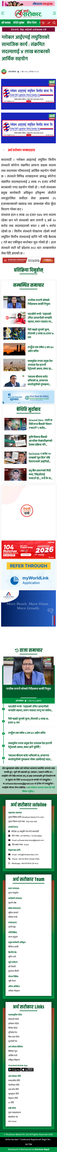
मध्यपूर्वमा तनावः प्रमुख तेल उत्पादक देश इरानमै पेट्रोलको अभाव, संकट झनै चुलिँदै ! (40, 365)
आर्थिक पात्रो (12, 1055)
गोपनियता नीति (13, 1085)
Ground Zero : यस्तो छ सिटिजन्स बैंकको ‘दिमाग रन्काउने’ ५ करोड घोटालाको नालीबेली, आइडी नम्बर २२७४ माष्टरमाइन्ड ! (40, 424)
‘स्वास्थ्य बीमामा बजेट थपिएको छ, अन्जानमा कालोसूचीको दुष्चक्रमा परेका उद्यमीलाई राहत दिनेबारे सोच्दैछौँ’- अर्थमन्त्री (40, 380)
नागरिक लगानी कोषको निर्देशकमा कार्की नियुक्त (39, 302)
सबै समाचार (6, 23)
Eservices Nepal (42, 1149)
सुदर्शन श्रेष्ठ (12, 903)
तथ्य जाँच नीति (13, 1089)
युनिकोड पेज (12, 1032)
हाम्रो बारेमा (12, 1108)
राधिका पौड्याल (14, 991)
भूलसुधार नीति (13, 1094)
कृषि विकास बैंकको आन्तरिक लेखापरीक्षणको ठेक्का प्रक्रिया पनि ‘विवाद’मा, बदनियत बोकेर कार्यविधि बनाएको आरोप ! (40, 441)
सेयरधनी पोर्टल (13, 1019)
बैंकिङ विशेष (32, 23)
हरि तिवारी (12, 966)
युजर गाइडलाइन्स (14, 1112)
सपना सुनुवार (13, 937)
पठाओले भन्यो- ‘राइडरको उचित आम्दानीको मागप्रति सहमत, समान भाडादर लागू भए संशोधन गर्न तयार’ (40, 318)
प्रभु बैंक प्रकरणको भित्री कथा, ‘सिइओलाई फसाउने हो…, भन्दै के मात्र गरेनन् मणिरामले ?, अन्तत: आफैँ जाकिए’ (40, 474)
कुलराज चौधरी (13, 971)
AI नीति (11, 1102)
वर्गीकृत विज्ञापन (14, 1060)
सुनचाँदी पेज (12, 1041)
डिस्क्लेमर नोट (13, 1117)
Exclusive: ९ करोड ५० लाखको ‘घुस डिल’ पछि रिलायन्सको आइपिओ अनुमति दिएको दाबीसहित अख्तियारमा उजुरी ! (40, 457)
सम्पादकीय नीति (14, 1080)
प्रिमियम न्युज (12, 1051)
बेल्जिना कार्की (13, 947)
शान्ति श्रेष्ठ (11, 927)
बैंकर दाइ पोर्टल (13, 1037)
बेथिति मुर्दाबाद (18, 23)
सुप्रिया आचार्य (13, 912)
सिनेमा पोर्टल (12, 1028)
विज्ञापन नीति (13, 1098)
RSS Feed (12, 1121)
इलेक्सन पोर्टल (13, 1023)
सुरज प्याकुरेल (13, 893)
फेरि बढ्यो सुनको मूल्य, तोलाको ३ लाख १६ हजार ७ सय (41, 333)
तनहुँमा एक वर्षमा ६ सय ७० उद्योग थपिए (41, 349)
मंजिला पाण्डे (12, 917)
